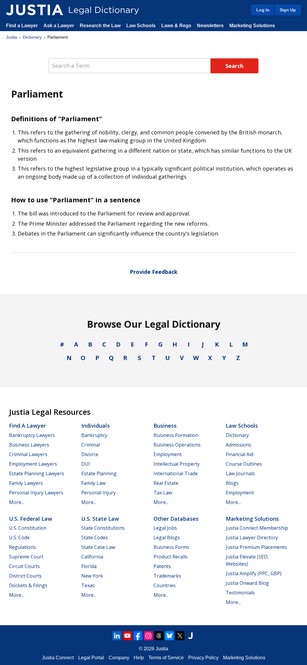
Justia (11, 37)
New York (92, 576)
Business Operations (177, 444)
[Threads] (158, 635)
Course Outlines (244, 464)
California (92, 556)
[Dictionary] (34, 9)
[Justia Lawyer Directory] (190, 635)
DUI (85, 464)
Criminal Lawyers (28, 454)
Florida (89, 566)
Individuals (95, 425)
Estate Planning (99, 473)
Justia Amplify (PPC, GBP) (254, 573)
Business (165, 425)
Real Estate (166, 483)
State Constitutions (103, 528)
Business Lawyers (29, 444)
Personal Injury (98, 492)
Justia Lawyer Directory (252, 537)
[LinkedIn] (116, 635)
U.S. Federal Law (30, 518)
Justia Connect (58, 657)
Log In (263, 9)
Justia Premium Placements (256, 547)
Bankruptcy (94, 435)
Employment (168, 454)
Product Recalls (171, 556)
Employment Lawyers (33, 464)
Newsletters (210, 25)
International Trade (176, 473)
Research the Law (100, 25)
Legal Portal (91, 657)
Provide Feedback (153, 271)
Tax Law (163, 492)
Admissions (238, 444)
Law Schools (141, 25)
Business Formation (176, 435)
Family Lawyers (26, 483)
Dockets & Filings (28, 585)
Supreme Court (26, 556)
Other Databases (176, 518)
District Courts (25, 576)
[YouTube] (127, 635)
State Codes (94, 537)
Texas (88, 585)
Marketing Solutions (252, 25)
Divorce (89, 454)
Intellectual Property (177, 464)
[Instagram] (148, 635)
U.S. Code (19, 537)
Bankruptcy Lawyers (32, 435)
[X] (179, 635)
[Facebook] (137, 635)
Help (139, 657)
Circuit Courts (24, 566)
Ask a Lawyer (59, 25)
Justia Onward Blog (247, 583)
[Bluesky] (169, 635)
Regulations (22, 547)
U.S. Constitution (27, 528)
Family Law (93, 483)
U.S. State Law (100, 518)
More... (16, 502)
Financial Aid (239, 454)
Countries (165, 585)
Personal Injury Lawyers (36, 492)
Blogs (232, 483)
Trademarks (167, 576)
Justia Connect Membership (257, 528)
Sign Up (288, 9)
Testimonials (240, 592)
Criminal (90, 444)
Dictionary (32, 37)
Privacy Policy (203, 657)
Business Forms (171, 547)
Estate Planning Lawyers (36, 473)
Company (119, 657)
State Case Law (98, 547)
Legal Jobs (165, 528)
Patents (162, 566)
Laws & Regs (176, 25)
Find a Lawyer (22, 25)
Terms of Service (166, 657)
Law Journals (240, 473)
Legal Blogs (167, 537)
